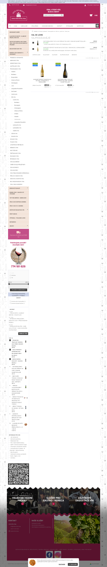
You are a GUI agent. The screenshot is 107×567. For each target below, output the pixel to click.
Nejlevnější (46, 54)
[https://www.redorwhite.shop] (18, 15)
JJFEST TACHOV (63, 549)
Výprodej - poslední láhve (17, 218)
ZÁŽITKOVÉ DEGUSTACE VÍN (22, 549)
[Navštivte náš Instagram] (58, 554)
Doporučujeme (36, 54)
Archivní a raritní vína (17, 178)
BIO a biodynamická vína (17, 181)
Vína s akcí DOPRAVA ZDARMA (18, 202)
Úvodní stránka (10, 26)
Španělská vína (14, 159)
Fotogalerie (69, 26)
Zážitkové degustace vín (17, 210)
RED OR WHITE (33, 549)
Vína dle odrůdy (15, 161)
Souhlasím (73, 564)
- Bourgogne (17, 105)
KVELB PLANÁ (77, 549)
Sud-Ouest (14, 91)
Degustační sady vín (16, 48)
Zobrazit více (23, 333)
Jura (12, 85)
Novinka (13, 275)
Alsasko (13, 71)
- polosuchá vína (17, 125)
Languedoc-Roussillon (17, 88)
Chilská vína (14, 139)
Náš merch (13, 222)
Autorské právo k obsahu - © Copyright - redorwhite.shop (17, 449)
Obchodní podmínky (15, 439)
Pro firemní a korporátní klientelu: (41, 527)
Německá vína (14, 147)
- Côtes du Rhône (18, 111)
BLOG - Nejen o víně (15, 456)
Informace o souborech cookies (18, 446)
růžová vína (14, 133)
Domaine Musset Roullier (18, 303)
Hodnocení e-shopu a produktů (18, 454)
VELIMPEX (70, 549)
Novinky (12, 309)
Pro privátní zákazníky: (38, 525)
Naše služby (24, 26)
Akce (12, 273)
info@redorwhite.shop (15, 526)
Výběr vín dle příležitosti (17, 164)
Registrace (96, 5)
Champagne (14, 83)
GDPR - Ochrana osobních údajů (18, 444)
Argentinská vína (15, 63)
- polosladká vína (17, 128)
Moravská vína (14, 60)
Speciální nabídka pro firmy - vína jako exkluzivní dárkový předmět (18, 43)
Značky (12, 226)
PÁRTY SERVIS (13, 214)
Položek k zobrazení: (18, 290)
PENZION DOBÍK (54, 549)
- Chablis (16, 113)
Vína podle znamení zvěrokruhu (19, 173)
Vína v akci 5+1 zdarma (16, 206)
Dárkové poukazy (15, 188)
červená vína (14, 136)
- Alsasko (16, 116)
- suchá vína (16, 99)
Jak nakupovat (14, 437)
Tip (12, 277)
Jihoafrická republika (16, 144)
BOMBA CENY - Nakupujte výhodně (17, 193)
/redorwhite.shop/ (14, 531)
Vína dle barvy (14, 167)
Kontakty (59, 26)
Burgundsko (14, 77)
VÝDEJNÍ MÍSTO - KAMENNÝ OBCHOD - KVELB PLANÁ (16, 314)
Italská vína (13, 142)
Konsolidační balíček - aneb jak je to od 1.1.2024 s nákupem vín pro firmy (18, 328)
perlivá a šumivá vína (16, 176)
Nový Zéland (13, 150)
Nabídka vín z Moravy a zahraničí (16, 53)
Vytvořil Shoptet (95, 563)
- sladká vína (16, 130)
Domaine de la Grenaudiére (18, 301)
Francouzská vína (15, 69)
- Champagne (17, 108)
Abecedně (74, 54)
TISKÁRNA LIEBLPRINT (43, 549)
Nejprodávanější (64, 54)
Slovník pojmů (14, 452)
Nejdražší (54, 54)
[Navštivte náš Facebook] (49, 554)
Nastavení (62, 564)
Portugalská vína (15, 153)
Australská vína (15, 66)
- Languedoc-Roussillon (20, 122)
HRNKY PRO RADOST (86, 549)
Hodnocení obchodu (47, 26)
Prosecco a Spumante (16, 57)
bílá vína (13, 97)
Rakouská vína (14, 156)
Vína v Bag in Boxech (16, 184)
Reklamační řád (14, 441)
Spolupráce (35, 26)
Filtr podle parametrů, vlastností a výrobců (18, 294)
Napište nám (80, 26)
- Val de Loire (17, 119)
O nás (15, 26)
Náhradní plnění (15, 32)
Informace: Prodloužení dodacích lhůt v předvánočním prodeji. (18, 320)
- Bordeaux (16, 102)
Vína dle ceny (14, 170)
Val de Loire (14, 94)
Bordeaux (13, 74)
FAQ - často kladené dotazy (17, 442)
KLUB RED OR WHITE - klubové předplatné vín (18, 37)
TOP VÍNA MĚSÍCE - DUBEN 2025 (18, 198)
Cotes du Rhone (15, 80)
